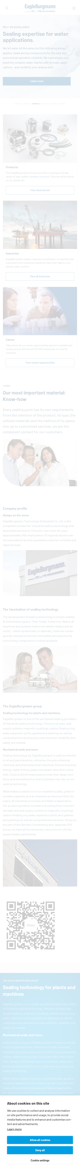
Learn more (14, 1129)
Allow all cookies (40, 1140)
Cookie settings (40, 1160)
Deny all (40, 1150)
